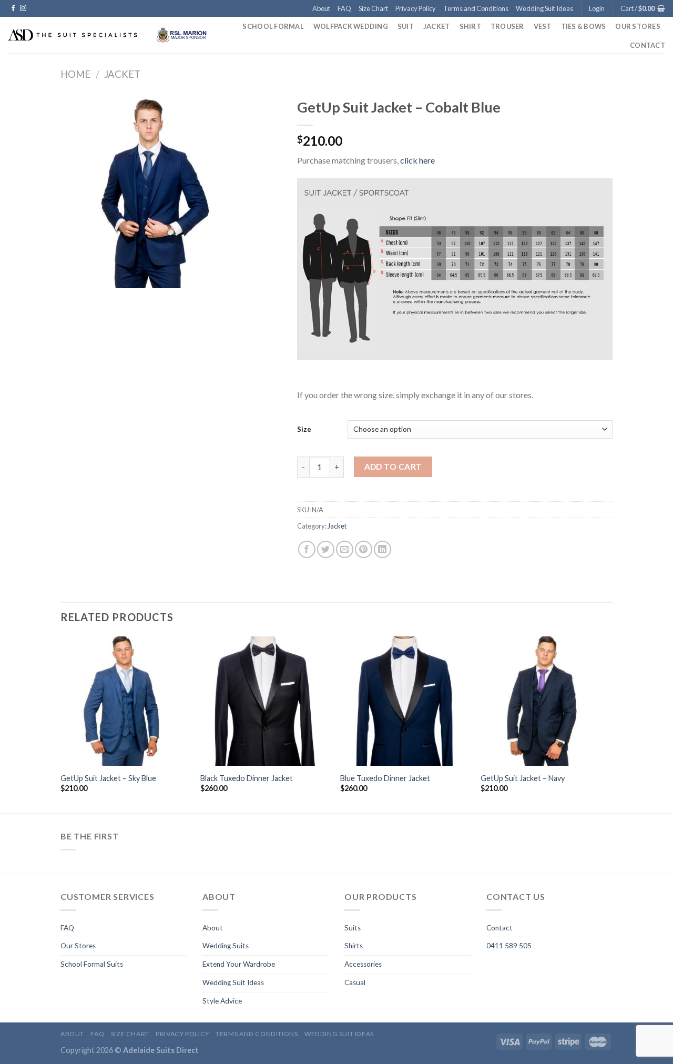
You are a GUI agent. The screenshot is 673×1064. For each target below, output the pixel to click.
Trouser (507, 26)
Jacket (436, 26)
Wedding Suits (225, 945)
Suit (405, 26)
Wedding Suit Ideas (544, 8)
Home (75, 74)
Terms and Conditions (475, 8)
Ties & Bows (583, 26)
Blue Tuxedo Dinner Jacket (385, 778)
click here (417, 160)
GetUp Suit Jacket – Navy (523, 778)
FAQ (344, 8)
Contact (647, 45)
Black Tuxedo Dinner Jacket (246, 778)
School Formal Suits (91, 964)
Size (304, 429)
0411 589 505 (509, 945)
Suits (352, 928)
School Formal (272, 26)
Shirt (470, 26)
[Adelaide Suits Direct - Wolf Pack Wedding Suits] (110, 35)
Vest (543, 26)
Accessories (363, 964)
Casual (354, 982)
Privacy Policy (415, 8)
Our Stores (637, 26)
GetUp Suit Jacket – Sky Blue (108, 778)
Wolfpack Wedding (350, 26)
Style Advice (222, 1001)
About (321, 8)
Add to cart (393, 466)
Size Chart (373, 8)
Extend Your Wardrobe (238, 964)
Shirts (353, 945)
